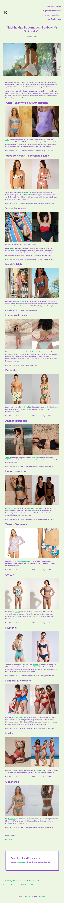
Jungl (7, 140)
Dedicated (25, 407)
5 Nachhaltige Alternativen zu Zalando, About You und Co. (22, 881)
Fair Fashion (9, 839)
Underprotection (10, 508)
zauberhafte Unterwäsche (35, 508)
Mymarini (36, 665)
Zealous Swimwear (25, 561)
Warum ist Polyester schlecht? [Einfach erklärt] (18, 885)
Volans (12, 248)
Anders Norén (41, 896)
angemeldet (21, 862)
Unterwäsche (17, 352)
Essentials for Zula (38, 352)
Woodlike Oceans (27, 192)
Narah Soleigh (20, 301)
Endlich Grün (26, 896)
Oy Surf (17, 612)
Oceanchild (11, 819)
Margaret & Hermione (19, 717)
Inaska (39, 770)
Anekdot (8, 458)
